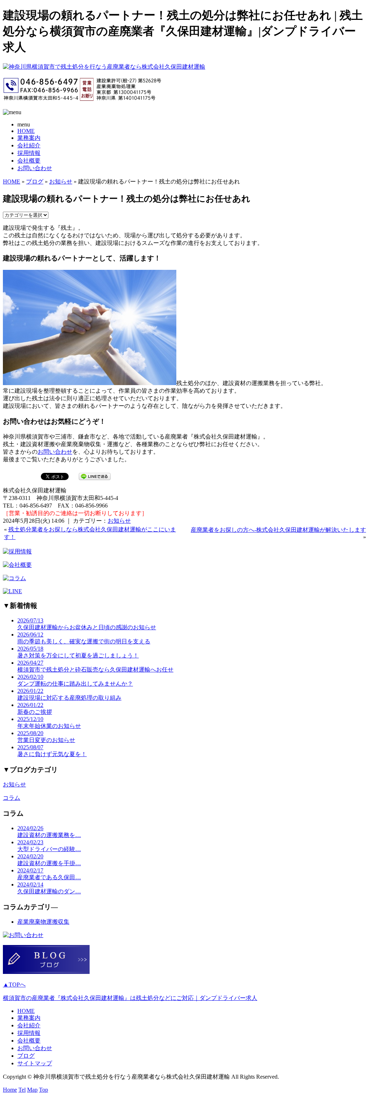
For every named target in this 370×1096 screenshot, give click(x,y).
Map (32, 1090)
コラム (11, 798)
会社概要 (28, 161)
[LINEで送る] (95, 476)
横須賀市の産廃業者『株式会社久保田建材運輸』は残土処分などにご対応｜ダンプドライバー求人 (130, 998)
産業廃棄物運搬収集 (43, 922)
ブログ (34, 181)
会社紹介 (28, 145)
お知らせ (60, 181)
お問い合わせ (34, 168)
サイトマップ (34, 1063)
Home (10, 1090)
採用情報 (28, 153)
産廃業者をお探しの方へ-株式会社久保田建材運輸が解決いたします (278, 530)
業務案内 (28, 138)
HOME (26, 131)
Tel (22, 1090)
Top (43, 1090)
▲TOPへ (14, 984)
